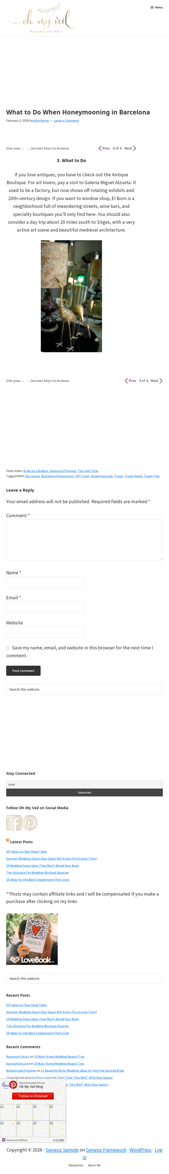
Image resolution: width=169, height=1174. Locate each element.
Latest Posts (21, 841)
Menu (159, 7)
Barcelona (32, 476)
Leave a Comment (66, 120)
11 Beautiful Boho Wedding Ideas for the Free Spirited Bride (82, 1070)
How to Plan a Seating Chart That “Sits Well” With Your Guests (69, 1077)
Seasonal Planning (63, 471)
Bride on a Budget (35, 471)
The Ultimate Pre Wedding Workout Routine (37, 872)
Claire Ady (13, 1077)
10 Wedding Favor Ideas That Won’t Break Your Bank (42, 865)
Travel (118, 476)
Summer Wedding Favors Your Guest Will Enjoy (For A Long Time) (51, 858)
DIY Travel (82, 476)
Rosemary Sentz (17, 1056)
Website (14, 622)
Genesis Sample (62, 1150)
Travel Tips (152, 476)
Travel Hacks (133, 476)
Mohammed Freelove (21, 1070)
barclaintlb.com (17, 1063)
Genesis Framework (106, 1150)
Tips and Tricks (88, 471)
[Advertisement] (84, 78)
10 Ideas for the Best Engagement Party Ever (37, 879)
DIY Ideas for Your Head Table (26, 851)
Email (13, 597)
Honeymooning (102, 476)
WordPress (140, 1150)
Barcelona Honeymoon (57, 476)
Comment (18, 515)
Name (13, 572)
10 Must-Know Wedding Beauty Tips (59, 1056)
